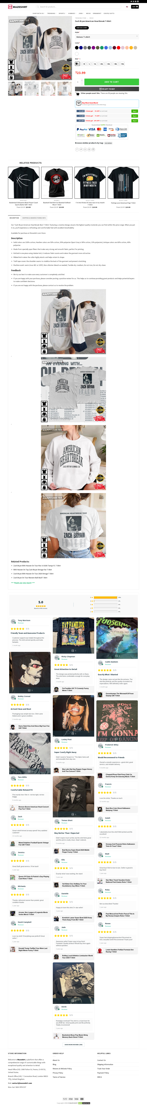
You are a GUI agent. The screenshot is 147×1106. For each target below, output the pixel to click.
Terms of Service (59, 1077)
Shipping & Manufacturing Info (34, 218)
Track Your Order (103, 1068)
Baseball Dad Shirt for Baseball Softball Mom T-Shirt (57, 204)
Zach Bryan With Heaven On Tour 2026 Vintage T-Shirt (33, 573)
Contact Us (101, 1060)
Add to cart (112, 82)
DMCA (99, 1077)
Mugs (88, 13)
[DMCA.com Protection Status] (84, 1103)
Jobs (81, 13)
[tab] (14, 217)
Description (14, 218)
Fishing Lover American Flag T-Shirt (123, 203)
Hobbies (71, 13)
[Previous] (12, 48)
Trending (51, 13)
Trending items (80, 18)
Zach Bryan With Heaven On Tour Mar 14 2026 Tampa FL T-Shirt (37, 565)
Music (92, 18)
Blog (54, 1064)
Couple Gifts (109, 13)
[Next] (68, 48)
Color (77, 43)
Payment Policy (103, 1073)
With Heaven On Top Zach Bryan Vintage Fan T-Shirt (32, 569)
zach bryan (108, 143)
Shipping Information (105, 1064)
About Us (56, 1060)
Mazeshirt (21, 1059)
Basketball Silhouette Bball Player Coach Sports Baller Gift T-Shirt (23, 204)
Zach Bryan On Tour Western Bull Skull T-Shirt (30, 577)
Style (77, 32)
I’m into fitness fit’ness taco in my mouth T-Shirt (90, 204)
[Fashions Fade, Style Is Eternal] (18, 7)
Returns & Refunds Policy (62, 1068)
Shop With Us (38, 13)
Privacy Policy (58, 1073)
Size (77, 59)
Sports (62, 13)
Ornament (97, 13)
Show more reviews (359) (73, 1045)
